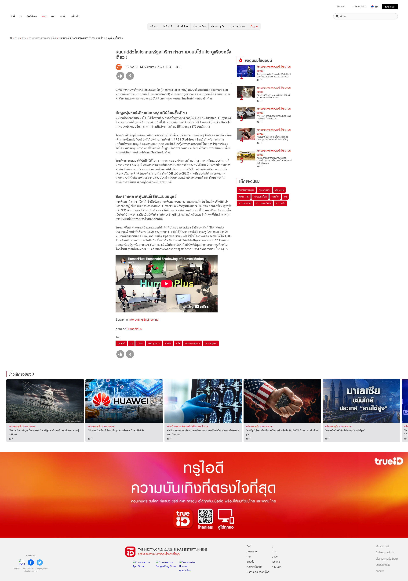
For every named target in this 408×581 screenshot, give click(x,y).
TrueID (19, 6)
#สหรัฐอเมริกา (154, 343)
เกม (53, 16)
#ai (131, 343)
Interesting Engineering (143, 319)
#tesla (140, 343)
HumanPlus (134, 329)
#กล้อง (168, 343)
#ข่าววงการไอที (260, 196)
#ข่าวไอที (275, 196)
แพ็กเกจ (276, 562)
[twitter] (39, 562)
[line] (22, 562)
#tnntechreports (192, 343)
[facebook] (31, 562)
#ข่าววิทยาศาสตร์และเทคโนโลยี (270, 67)
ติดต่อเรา (380, 571)
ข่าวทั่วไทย (182, 26)
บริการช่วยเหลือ (383, 565)
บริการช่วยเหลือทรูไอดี (258, 572)
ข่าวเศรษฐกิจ (218, 26)
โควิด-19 (167, 26)
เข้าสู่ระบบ (389, 6)
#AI (285, 196)
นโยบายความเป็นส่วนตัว (387, 559)
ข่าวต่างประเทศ (237, 26)
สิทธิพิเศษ (32, 16)
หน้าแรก (154, 26)
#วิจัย (178, 343)
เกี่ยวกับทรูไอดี (382, 546)
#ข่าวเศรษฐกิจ (16, 426)
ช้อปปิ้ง (250, 562)
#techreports (211, 343)
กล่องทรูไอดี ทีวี (360, 6)
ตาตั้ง (63, 16)
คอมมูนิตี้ (276, 567)
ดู (21, 16)
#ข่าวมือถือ (280, 203)
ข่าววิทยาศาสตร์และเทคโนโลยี (42, 38)
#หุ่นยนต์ (121, 343)
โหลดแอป (341, 6)
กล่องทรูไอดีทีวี (254, 567)
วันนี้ (12, 16)
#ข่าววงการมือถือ (263, 203)
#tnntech (279, 189)
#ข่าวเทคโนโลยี (245, 203)
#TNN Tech (244, 196)
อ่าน (44, 16)
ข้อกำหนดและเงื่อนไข (385, 552)
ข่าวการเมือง (199, 26)
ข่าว (24, 38)
